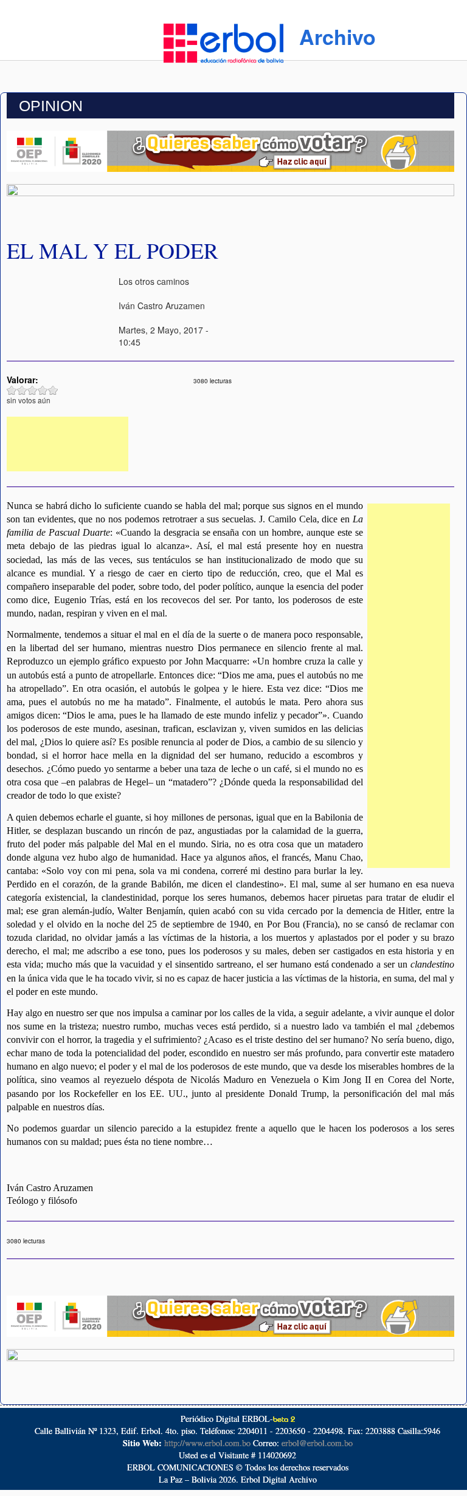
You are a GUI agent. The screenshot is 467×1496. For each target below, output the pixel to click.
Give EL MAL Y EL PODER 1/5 (12, 390)
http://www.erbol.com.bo (207, 1443)
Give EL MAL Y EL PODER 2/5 (22, 390)
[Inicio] (223, 41)
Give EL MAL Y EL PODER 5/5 (53, 390)
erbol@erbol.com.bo (317, 1443)
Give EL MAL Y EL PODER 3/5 (32, 390)
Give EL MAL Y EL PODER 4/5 (43, 390)
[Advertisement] (67, 444)
